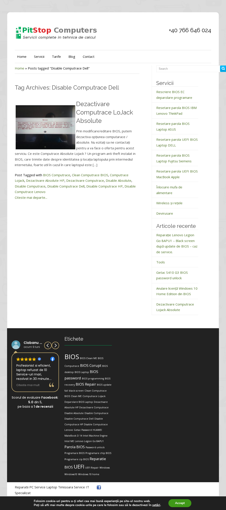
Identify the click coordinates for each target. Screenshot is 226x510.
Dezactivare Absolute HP (45, 180)
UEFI (79, 466)
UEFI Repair (92, 467)
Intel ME (69, 441)
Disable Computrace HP (104, 186)
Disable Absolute (118, 180)
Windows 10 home (88, 474)
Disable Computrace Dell (66, 186)
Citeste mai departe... (31, 197)
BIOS (71, 356)
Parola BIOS (74, 446)
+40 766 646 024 (190, 30)
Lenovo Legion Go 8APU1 (89, 441)
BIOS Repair (86, 384)
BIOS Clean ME (88, 358)
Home (21, 56)
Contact (88, 56)
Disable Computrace (30, 186)
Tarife (56, 56)
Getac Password (83, 429)
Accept (180, 503)
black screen (76, 390)
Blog (71, 56)
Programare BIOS (74, 453)
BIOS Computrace (56, 175)
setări (156, 505)
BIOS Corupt (90, 365)
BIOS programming (93, 378)
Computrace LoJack (94, 396)
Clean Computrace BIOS (90, 175)
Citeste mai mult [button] (28, 385)
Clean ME (76, 396)
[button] (55, 345)
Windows (105, 467)
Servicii (39, 56)
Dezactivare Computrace (85, 180)
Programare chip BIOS (98, 453)
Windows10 (70, 474)
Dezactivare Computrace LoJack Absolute (104, 112)
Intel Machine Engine (95, 435)
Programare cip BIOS (76, 459)
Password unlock (95, 447)
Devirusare (164, 213)
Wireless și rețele (169, 203)
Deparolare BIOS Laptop (78, 401)
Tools (160, 262)
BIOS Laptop (82, 372)
